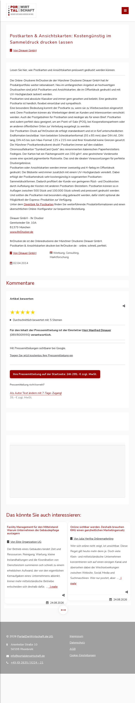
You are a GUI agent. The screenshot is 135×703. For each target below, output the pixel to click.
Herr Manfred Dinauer (96, 330)
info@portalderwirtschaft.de (28, 656)
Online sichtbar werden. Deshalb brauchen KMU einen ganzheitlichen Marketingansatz (97, 528)
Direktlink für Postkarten (39, 204)
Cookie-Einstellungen (83, 655)
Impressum (76, 636)
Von (25, 542)
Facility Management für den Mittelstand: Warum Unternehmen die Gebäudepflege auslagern (33, 530)
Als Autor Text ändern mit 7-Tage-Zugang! (36, 393)
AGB (73, 649)
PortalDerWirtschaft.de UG (35, 636)
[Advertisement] (67, 482)
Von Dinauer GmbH (25, 50)
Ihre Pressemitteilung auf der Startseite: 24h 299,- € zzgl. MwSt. (55, 374)
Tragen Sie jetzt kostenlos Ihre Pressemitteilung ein (41, 355)
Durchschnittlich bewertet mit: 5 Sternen (37, 320)
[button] (36, 595)
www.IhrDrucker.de (21, 232)
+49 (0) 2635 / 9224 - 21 (27, 663)
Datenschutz (77, 643)
